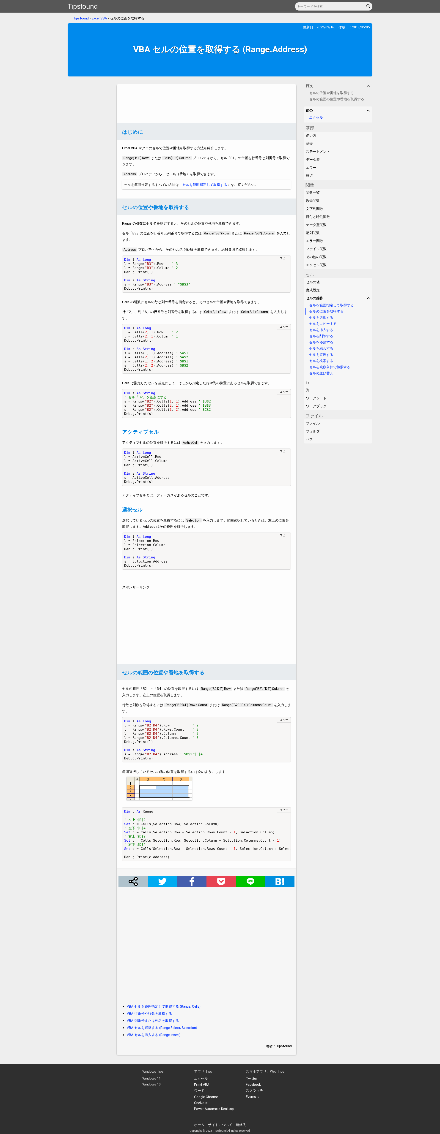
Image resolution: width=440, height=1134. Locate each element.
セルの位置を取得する (326, 311)
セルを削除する (321, 336)
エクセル (316, 117)
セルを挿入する (321, 330)
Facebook (253, 1084)
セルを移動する (321, 342)
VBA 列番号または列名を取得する (153, 1021)
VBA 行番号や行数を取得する (149, 1014)
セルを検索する (321, 361)
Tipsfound (83, 6)
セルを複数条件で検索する (329, 367)
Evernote (252, 1097)
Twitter (251, 1079)
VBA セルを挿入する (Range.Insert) (154, 1035)
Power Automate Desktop (214, 1109)
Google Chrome (206, 1097)
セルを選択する (321, 317)
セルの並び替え (321, 373)
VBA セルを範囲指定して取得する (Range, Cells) (164, 1006)
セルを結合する (321, 348)
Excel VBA (99, 18)
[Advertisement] (206, 103)
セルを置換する (321, 355)
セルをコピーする (323, 324)
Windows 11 (151, 1078)
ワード (199, 1091)
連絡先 (241, 1125)
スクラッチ (254, 1090)
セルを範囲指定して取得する (204, 185)
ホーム (199, 1125)
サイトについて (220, 1125)
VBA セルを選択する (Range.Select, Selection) (162, 1028)
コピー (283, 258)
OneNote (201, 1103)
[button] (369, 6)
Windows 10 (151, 1084)
